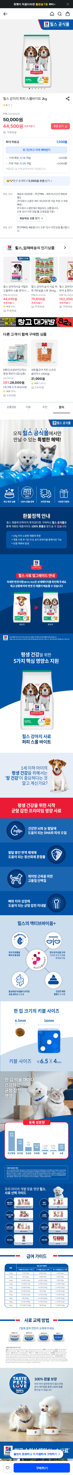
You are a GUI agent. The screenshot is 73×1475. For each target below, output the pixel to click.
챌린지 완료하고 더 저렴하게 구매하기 (35, 1454)
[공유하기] (67, 98)
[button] (34, 4)
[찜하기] (26, 279)
